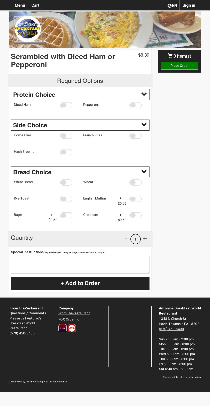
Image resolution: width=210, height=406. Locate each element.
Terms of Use (34, 381)
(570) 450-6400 (22, 333)
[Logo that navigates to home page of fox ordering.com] (71, 328)
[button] (68, 105)
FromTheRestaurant (74, 313)
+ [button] (145, 238)
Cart (35, 5)
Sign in (189, 5)
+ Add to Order (80, 283)
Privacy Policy (17, 381)
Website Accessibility (55, 381)
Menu (20, 5)
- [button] (126, 238)
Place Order (180, 66)
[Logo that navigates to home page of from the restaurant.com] (62, 328)
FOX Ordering (68, 319)
